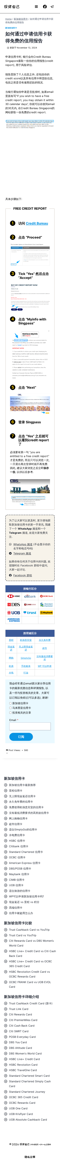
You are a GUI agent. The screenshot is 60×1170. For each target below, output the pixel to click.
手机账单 (25, 666)
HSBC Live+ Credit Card (24, 1059)
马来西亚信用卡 (21, 707)
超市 (44, 648)
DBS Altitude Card (20, 1048)
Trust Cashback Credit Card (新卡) (30, 1003)
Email (13, 720)
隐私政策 (30, 1156)
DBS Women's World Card (25, 1053)
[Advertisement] (30, 165)
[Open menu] (36, 6)
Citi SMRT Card (18, 1031)
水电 (11, 672)
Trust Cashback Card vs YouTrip (29, 929)
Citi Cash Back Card (21, 1025)
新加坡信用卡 (11, 28)
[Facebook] (44, 6)
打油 (26, 672)
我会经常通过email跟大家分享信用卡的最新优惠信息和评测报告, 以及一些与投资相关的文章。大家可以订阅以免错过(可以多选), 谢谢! (30, 690)
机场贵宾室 (26, 640)
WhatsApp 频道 (22, 544)
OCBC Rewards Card (22, 1102)
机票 (11, 666)
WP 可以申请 (45, 666)
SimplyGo (26, 658)
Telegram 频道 (22, 553)
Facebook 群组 (22, 575)
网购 (11, 657)
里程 (11, 640)
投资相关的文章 (21, 712)
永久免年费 (44, 640)
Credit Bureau (37, 223)
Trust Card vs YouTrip (22, 935)
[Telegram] (52, 6)
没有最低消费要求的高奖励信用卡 (29, 812)
